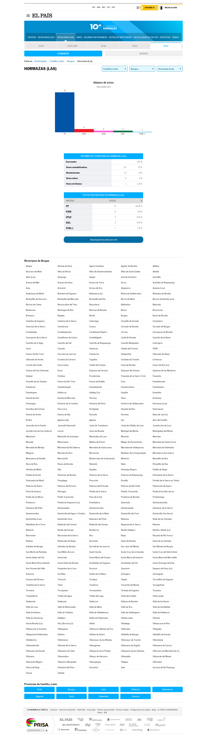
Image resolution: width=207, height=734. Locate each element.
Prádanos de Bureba (130, 497)
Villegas (124, 662)
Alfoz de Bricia (64, 271)
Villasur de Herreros (98, 656)
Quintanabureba (160, 502)
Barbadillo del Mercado (68, 299)
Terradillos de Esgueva (163, 579)
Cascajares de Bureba (163, 332)
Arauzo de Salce (65, 282)
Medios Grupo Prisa (37, 730)
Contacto (53, 710)
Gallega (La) (94, 392)
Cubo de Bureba (128, 365)
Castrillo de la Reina (162, 337)
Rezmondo (31, 535)
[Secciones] (28, 15)
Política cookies (122, 710)
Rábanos (125, 519)
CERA (155, 348)
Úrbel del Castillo (128, 596)
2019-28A (72, 46)
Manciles (157, 436)
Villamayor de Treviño (131, 640)
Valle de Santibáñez (161, 607)
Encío (60, 370)
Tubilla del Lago (96, 596)
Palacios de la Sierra (98, 475)
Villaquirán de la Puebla (100, 651)
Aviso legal (91, 710)
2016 (103, 46)
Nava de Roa (31, 464)
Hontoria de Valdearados (132, 403)
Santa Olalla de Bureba (68, 563)
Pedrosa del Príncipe (98, 486)
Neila (123, 464)
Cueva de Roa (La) (161, 365)
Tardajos (93, 579)
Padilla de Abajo (160, 469)
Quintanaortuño (96, 508)
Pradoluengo (158, 497)
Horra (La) (62, 409)
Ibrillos (29, 420)
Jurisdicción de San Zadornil (39, 431)
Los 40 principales (81, 720)
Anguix (92, 277)
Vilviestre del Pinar (66, 667)
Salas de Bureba (128, 541)
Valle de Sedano (33, 612)
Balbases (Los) (96, 293)
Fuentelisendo (95, 387)
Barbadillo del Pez (97, 299)
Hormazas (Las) (160, 403)
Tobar (60, 585)
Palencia (135, 689)
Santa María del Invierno (132, 557)
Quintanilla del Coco (130, 513)
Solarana (30, 574)
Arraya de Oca (95, 288)
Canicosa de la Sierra (35, 326)
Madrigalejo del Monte (163, 431)
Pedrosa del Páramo (67, 486)
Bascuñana (94, 304)
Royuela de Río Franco (163, 535)
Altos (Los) (30, 277)
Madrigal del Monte (129, 431)
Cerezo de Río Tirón (35, 354)
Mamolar (125, 436)
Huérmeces (158, 409)
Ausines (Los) (159, 288)
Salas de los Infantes (162, 541)
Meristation (153, 730)
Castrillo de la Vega (34, 343)
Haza (123, 398)
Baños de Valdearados (131, 293)
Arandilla (157, 277)
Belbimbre (125, 304)
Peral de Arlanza (33, 491)
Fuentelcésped (64, 387)
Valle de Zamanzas (34, 618)
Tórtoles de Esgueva (130, 590)
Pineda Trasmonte (129, 491)
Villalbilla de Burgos (130, 634)
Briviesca (30, 315)
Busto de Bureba (160, 315)
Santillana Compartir (114, 720)
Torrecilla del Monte (130, 585)
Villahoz (61, 634)
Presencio (30, 502)
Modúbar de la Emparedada (133, 453)
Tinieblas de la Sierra (35, 585)
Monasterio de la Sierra (163, 453)
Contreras (157, 359)
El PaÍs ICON (109, 730)
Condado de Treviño (130, 359)
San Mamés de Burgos (163, 546)
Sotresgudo (158, 574)
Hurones (125, 414)
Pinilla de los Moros (34, 497)
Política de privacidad (105, 710)
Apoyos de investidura (120, 37)
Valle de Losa (32, 607)
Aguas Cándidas (96, 266)
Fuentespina (31, 392)
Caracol (160, 720)
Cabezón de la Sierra (67, 321)
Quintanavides (32, 513)
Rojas (123, 535)
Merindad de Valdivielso (163, 447)
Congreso (63, 53)
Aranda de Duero (128, 277)
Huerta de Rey (64, 414)
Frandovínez (94, 376)
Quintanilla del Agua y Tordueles (72, 513)
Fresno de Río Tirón (66, 381)
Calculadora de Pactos (145, 37)
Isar (122, 420)
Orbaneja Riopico (129, 469)
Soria (71, 696)
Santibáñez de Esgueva (99, 563)
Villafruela (125, 629)
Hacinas (93, 398)
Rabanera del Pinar (98, 519)
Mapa (79, 37)
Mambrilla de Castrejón (68, 436)
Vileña (92, 623)
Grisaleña (157, 392)
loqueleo (137, 730)
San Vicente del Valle (35, 568)
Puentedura (94, 502)
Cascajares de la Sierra (36, 337)
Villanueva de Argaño (130, 645)
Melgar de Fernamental (131, 442)
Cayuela (61, 348)
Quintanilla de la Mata (99, 513)
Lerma (61, 431)
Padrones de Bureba (67, 475)
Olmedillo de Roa (160, 464)
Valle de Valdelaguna (130, 612)
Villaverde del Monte (162, 656)
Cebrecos (93, 348)
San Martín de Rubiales (36, 552)
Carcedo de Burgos (161, 326)
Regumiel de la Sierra (131, 524)
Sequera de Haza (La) (162, 568)
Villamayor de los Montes (100, 640)
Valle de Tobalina (65, 612)
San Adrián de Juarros (99, 546)
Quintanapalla (127, 508)
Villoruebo (157, 662)
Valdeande (30, 601)
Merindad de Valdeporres (132, 447)
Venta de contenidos (67, 710)
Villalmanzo (63, 640)
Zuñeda (61, 673)
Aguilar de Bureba (129, 266)
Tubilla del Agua (65, 596)
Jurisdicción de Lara (162, 425)
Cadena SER (127, 720)
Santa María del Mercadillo (165, 557)
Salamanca (167, 689)
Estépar (29, 376)
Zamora (135, 696)
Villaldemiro (31, 640)
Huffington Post (70, 725)
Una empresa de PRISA (37, 722)
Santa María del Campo (99, 557)
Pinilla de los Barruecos (163, 491)
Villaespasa (63, 629)
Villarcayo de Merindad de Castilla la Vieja (167, 651)
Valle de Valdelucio (161, 612)
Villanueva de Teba (66, 651)
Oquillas (93, 469)
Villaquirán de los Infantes (132, 651)
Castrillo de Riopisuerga (100, 343)
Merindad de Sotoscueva (100, 447)
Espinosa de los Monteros (164, 370)
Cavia (28, 348)
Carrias (124, 332)
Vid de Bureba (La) (34, 623)
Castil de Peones (128, 337)
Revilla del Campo (66, 530)
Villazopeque (95, 662)
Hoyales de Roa (128, 409)
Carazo (92, 326)
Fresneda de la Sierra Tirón (133, 376)
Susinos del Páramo (35, 579)
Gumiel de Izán (32, 398)
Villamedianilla (32, 645)
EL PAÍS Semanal (134, 725)
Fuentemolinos (127, 387)
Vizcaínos (93, 667)
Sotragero (125, 574)
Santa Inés (62, 557)
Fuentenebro (158, 387)
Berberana (31, 310)
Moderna (79, 730)
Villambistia (158, 640)
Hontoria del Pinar (97, 403)
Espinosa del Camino (130, 370)
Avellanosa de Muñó (35, 293)
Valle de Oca (126, 607)
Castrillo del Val (64, 343)
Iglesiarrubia (63, 420)
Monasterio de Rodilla (35, 458)
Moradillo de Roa (160, 458)
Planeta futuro (146, 725)
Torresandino (95, 590)
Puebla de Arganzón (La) (69, 502)
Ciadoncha (94, 354)
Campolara (158, 321)
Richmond (63, 730)
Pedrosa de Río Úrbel (130, 486)
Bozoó (124, 310)
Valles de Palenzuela (98, 618)
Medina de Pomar (97, 442)
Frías (123, 381)
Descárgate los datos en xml (103, 239)
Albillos (156, 266)
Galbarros (62, 392)
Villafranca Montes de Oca (101, 629)
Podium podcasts (95, 730)
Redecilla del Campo (98, 524)
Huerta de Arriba (33, 414)
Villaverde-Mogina (34, 662)
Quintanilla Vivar (65, 519)
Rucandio (93, 541)
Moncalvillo (63, 458)
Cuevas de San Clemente (37, 370)
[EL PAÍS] (42, 15)
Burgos (124, 315)
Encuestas (165, 37)
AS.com (137, 720)
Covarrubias (63, 365)
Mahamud (30, 436)
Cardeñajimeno (64, 332)
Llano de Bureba (96, 431)
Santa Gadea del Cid (35, 557)
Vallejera (61, 618)
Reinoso (156, 524)
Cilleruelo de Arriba (34, 359)
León (103, 689)
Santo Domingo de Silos (163, 563)
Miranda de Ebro (65, 453)
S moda (123, 730)
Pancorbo (93, 480)
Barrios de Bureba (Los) (163, 299)
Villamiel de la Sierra (67, 645)
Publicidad (81, 710)
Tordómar (93, 585)
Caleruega (94, 321)
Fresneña (157, 376)
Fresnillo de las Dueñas (36, 381)
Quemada (125, 502)
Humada (93, 414)
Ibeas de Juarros (160, 414)
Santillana (96, 720)
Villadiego (125, 623)
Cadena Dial (122, 725)
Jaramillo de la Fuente (36, 425)
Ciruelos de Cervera (67, 359)
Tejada (124, 579)
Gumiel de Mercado (66, 398)
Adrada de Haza (65, 266)
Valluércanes (127, 618)
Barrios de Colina (33, 304)
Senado (143, 53)
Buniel (92, 315)
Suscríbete (150, 7)
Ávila (39, 689)
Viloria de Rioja (32, 667)
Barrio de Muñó (128, 299)
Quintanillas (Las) (34, 519)
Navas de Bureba (65, 464)
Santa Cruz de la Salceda (132, 552)
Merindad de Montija (35, 447)
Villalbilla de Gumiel (161, 634)
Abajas (29, 266)
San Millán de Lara (66, 552)
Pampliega (62, 480)
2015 (134, 46)
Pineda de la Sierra (98, 491)
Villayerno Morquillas (67, 662)
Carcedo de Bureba (130, 326)
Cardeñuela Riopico (98, 332)
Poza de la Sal (95, 497)
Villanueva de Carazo (162, 645)
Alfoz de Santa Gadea (130, 271)
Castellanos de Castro (67, 337)
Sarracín (93, 568)
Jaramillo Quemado (67, 425)
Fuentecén (30, 387)
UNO (88, 725)
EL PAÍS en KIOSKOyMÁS (167, 710)
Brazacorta (158, 310)
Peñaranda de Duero (162, 486)
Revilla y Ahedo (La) (161, 530)
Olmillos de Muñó (33, 469)
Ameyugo (62, 277)
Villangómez (94, 645)
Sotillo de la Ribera (97, 574)
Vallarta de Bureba (129, 601)
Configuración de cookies (140, 710)
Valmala (156, 618)
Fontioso (61, 376)
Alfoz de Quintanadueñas (100, 271)
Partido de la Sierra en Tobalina (167, 480)
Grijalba (124, 392)
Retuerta (30, 530)
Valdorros (93, 601)
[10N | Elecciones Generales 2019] (103, 27)
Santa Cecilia (95, 552)
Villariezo (30, 656)
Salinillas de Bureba (67, 546)
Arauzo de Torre (96, 282)
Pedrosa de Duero (34, 486)
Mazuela (29, 442)
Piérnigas (62, 491)
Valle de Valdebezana (99, 612)
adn (148, 720)
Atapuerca (126, 288)
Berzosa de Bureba (98, 310)
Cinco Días (110, 725)
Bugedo (61, 315)
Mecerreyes (63, 442)
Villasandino (63, 656)
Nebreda (93, 464)
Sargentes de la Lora (67, 568)
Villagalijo (157, 629)
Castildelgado (95, 337)
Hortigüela (94, 409)
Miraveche (94, 453)
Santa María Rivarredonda (38, 563)
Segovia (39, 696)
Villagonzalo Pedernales (37, 634)
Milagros (30, 453)
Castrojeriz (158, 343)
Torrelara (30, 590)
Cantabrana (63, 326)
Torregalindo (158, 585)
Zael (123, 667)
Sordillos (61, 574)
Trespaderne (32, 596)
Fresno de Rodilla (97, 381)
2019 (41, 46)
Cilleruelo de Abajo (161, 354)
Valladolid (103, 696)
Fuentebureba (159, 381)
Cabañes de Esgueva (35, 321)
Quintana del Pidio (34, 508)
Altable (156, 271)
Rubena (29, 541)
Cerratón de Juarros (67, 354)
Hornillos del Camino (35, 409)
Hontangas (31, 403)
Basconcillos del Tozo (67, 304)
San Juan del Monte (130, 546)
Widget (175, 37)
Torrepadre (63, 590)
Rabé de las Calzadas (162, 519)
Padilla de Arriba (33, 475)
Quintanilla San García (163, 513)
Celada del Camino (129, 348)
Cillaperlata (126, 354)
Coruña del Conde (34, 365)
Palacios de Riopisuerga (132, 475)
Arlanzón (62, 288)
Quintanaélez (64, 508)
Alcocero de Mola (34, 271)
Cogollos (93, 359)
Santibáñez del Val (129, 563)
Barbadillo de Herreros (36, 299)
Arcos (123, 282)
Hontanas (157, 398)
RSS (105, 713)
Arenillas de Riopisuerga (164, 282)
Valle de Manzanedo (67, 607)
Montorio (125, 458)
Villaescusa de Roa (161, 623)
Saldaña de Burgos (34, 546)
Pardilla (124, 480)
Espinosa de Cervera (98, 370)
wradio (97, 725)
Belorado (157, 304)
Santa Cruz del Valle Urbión (165, 552)
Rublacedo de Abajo (67, 541)
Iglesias (92, 420)
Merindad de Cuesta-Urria (164, 442)
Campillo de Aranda (130, 321)
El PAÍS (65, 720)
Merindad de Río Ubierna (69, 447)
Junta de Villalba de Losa (132, 425)
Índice (99, 713)
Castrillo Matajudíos (130, 343)
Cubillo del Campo (97, 365)
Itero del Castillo (160, 420)
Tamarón (62, 579)
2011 (165, 46)
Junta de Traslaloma (98, 425)
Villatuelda (126, 656)
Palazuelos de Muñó (35, 480)
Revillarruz (94, 530)
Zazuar (29, 673)
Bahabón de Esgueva (67, 293)
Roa (91, 535)
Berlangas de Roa (66, 310)
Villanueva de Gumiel (35, 651)
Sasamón (125, 568)
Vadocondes (158, 596)
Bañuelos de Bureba (162, 293)
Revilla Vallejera (128, 530)
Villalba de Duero (97, 634)
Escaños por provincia (95, 37)
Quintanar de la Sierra (163, 508)
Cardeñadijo (31, 332)
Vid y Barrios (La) (65, 623)
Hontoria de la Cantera (68, 403)
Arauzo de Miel (32, 282)
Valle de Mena (95, 607)
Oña (59, 469)
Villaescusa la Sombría (36, 629)
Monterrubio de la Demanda (102, 458)
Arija (28, 288)
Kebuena (157, 725)
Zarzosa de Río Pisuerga (164, 667)
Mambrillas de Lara (98, 436)
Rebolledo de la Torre (35, 524)
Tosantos (157, 590)
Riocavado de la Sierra (68, 535)
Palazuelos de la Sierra (163, 475)
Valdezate (62, 601)
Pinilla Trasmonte (65, 497)
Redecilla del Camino (67, 524)
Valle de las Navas (161, 601)
